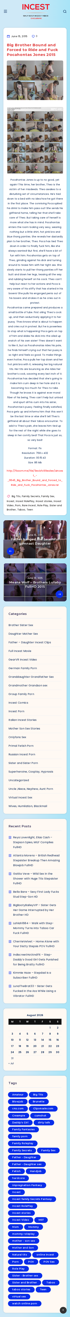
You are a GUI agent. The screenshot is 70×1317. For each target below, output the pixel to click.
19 (27, 1046)
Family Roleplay (22, 1143)
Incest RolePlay (25, 501)
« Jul (11, 1063)
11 (20, 1040)
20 (35, 1046)
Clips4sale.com (43, 1108)
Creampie (18, 1115)
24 (12, 1052)
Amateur (18, 1094)
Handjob (36, 1171)
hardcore (18, 1178)
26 (27, 1052)
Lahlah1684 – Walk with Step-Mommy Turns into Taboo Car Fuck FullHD (33, 928)
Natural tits (19, 1254)
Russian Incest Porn (21, 754)
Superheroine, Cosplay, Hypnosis (30, 772)
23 (57, 1046)
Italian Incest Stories (22, 720)
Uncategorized (18, 780)
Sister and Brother (24, 1282)
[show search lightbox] (65, 12)
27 (35, 1052)
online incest (45, 1254)
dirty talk (44, 1122)
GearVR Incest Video (22, 660)
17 (12, 1046)
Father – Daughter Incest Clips (29, 642)
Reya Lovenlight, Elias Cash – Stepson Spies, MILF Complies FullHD (33, 842)
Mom (15, 1226)
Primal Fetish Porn (20, 746)
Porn (18, 505)
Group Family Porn (21, 694)
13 (35, 1040)
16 (57, 1040)
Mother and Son (23, 1247)
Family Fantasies (23, 1129)
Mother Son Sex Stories (24, 728)
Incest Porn (16, 711)
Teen (30, 509)
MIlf (41, 1219)
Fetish (16, 1171)
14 (42, 1040)
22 (50, 1046)
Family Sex (47, 496)
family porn (20, 1136)
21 (42, 1046)
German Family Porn (22, 668)
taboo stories (21, 1289)
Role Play (42, 505)
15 (50, 1040)
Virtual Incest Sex (20, 797)
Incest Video (20, 1219)
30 (57, 1052)
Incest (10, 501)
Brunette (39, 1101)
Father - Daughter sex (27, 1164)
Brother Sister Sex (20, 625)
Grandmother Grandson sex (27, 685)
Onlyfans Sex (17, 737)
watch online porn (24, 1303)
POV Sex (49, 1261)
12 (27, 1040)
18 (20, 1046)
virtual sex (19, 1296)
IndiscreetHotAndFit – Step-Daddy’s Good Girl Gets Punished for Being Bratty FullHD (35, 959)
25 (20, 1052)
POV (31, 1261)
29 (50, 1052)
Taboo (21, 509)
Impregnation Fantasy (27, 1185)
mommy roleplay (23, 1233)
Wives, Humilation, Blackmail (27, 806)
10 (12, 1040)
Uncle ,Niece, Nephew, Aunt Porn (30, 789)
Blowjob (17, 1101)
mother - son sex (23, 1240)
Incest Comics (18, 703)
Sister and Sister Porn (23, 763)
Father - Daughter (24, 1157)
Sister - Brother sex (25, 1275)
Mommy (33, 1226)
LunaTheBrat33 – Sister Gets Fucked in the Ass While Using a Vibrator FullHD (34, 991)
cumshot (40, 1115)
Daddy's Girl (20, 1122)
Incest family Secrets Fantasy (32, 1199)
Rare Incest (29, 505)
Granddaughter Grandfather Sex (31, 677)
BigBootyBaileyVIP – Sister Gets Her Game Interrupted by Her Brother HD (34, 910)
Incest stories (44, 501)
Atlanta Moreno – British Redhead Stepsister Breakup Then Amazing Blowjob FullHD (36, 860)
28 (42, 1052)
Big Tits (16, 496)
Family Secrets (31, 496)
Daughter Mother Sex (23, 634)
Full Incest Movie (19, 651)
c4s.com (18, 1108)
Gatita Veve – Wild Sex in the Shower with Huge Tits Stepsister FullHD (35, 878)
